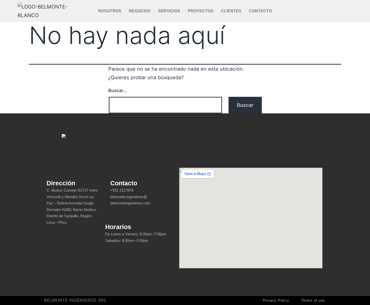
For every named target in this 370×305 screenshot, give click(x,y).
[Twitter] (326, 11)
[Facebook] (317, 11)
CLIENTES (231, 11)
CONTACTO (260, 11)
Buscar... (117, 90)
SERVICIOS (169, 11)
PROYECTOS (200, 11)
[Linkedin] (336, 11)
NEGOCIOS (140, 11)
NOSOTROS (109, 11)
